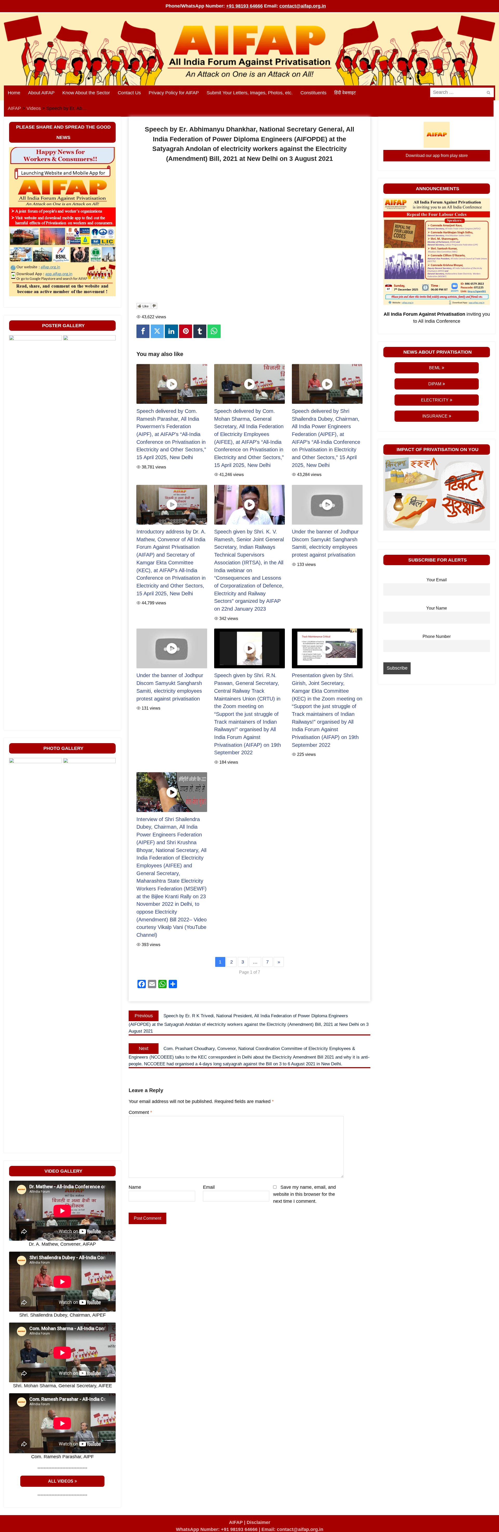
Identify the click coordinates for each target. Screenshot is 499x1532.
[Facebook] (142, 331)
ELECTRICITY (435, 400)
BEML (435, 368)
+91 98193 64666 (244, 6)
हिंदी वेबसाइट (345, 92)
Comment (140, 1112)
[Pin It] (185, 331)
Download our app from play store (437, 155)
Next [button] (109, 724)
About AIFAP (41, 92)
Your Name (436, 608)
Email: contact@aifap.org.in (292, 1529)
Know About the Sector (86, 92)
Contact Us (129, 92)
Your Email (436, 579)
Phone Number (437, 636)
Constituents (313, 92)
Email (209, 1187)
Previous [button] (15, 724)
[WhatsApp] (213, 331)
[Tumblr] (199, 331)
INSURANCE (435, 416)
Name (135, 1187)
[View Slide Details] (35, 530)
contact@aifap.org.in (302, 6)
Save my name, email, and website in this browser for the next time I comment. (304, 1194)
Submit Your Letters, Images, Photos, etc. (250, 92)
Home (14, 92)
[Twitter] (157, 331)
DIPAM (434, 384)
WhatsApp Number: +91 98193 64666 (217, 1529)
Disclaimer (258, 1522)
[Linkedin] (171, 331)
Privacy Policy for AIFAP (174, 92)
